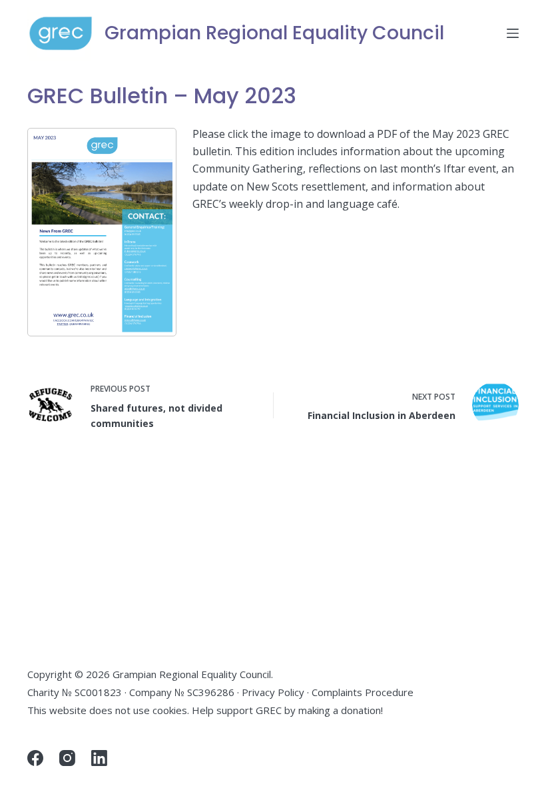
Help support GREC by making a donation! (287, 710)
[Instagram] (67, 758)
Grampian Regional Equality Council (274, 33)
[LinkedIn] (99, 758)
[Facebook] (35, 758)
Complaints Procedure (362, 692)
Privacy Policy (273, 692)
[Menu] (513, 33)
